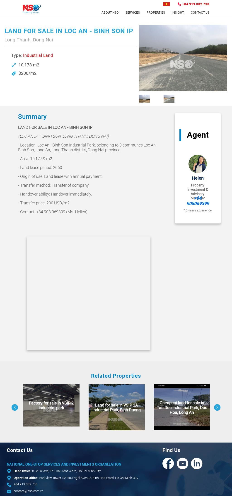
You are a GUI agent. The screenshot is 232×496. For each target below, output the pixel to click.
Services (133, 12)
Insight (178, 12)
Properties (156, 12)
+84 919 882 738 (195, 4)
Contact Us (200, 12)
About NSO (110, 12)
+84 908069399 (197, 200)
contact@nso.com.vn (29, 491)
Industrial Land (38, 55)
